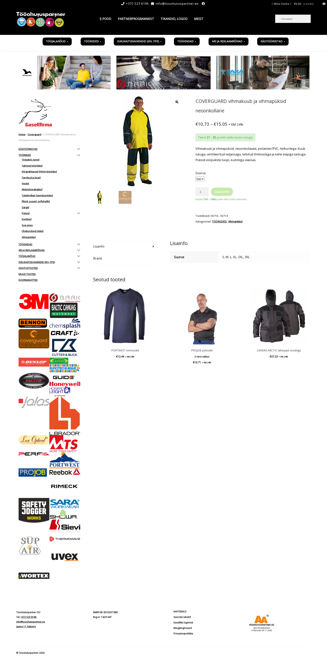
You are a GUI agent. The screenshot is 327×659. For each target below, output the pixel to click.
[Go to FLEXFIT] (34, 381)
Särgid (25, 207)
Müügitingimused (183, 628)
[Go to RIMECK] (64, 486)
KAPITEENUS (180, 611)
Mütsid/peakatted (32, 189)
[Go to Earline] (64, 361)
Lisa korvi (222, 192)
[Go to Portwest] (64, 460)
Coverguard (34, 134)
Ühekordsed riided (32, 231)
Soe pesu (27, 225)
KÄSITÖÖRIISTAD (272, 41)
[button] (177, 102)
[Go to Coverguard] (34, 339)
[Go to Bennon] (34, 323)
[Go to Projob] (34, 472)
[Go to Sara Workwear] (64, 503)
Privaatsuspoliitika (183, 633)
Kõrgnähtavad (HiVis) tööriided (39, 171)
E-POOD (105, 19)
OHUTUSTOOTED (28, 268)
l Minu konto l (281, 3)
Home (22, 134)
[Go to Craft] (64, 333)
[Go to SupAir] (34, 545)
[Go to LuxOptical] (34, 440)
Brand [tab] (97, 258)
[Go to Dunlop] (34, 362)
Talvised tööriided (32, 165)
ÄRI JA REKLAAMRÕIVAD (227, 41)
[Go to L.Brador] (64, 416)
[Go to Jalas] (34, 402)
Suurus (200, 173)
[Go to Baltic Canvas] (64, 310)
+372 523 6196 (137, 4)
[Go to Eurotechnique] (64, 368)
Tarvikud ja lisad (31, 177)
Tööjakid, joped (30, 159)
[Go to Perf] (34, 454)
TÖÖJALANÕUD (56, 41)
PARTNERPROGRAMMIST (136, 19)
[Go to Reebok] (64, 471)
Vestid (25, 183)
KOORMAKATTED (28, 280)
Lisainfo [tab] (98, 246)
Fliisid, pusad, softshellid (36, 201)
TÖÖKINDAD (185, 41)
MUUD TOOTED (27, 274)
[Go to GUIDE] (64, 377)
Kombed (26, 219)
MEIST (198, 19)
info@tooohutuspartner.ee (177, 4)
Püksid (26, 213)
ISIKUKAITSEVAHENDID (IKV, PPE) (138, 41)
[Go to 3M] (34, 301)
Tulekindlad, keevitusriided (37, 195)
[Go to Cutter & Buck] (64, 347)
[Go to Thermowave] (64, 539)
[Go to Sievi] (64, 528)
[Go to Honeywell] (64, 384)
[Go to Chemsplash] (64, 323)
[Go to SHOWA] (64, 514)
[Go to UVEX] (64, 557)
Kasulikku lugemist (183, 622)
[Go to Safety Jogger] (34, 510)
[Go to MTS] (64, 443)
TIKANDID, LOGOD (174, 19)
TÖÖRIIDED (91, 41)
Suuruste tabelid (182, 617)
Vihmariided (235, 221)
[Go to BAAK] (64, 297)
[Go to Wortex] (34, 576)
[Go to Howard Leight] (64, 392)
